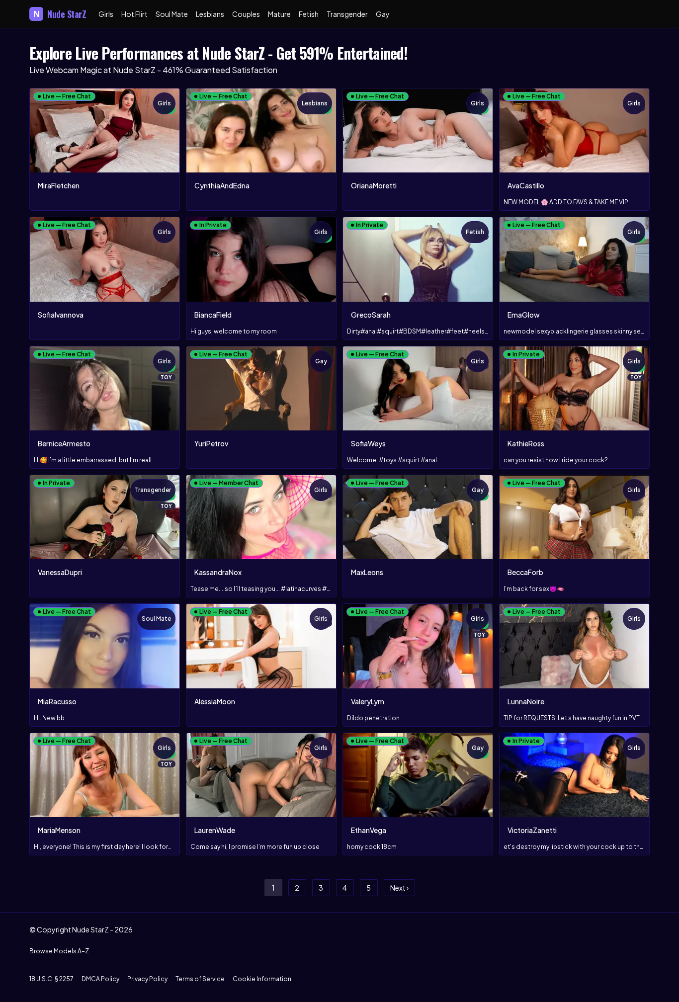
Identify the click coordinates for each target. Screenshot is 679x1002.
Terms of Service (200, 979)
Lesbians (210, 13)
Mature (279, 13)
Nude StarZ (59, 13)
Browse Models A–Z (59, 951)
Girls (105, 13)
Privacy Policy (147, 979)
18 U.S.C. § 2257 (51, 979)
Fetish (309, 13)
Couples (246, 13)
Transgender (347, 13)
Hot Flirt (134, 13)
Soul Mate (172, 13)
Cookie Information (262, 979)
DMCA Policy (100, 979)
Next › (399, 887)
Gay (383, 13)
